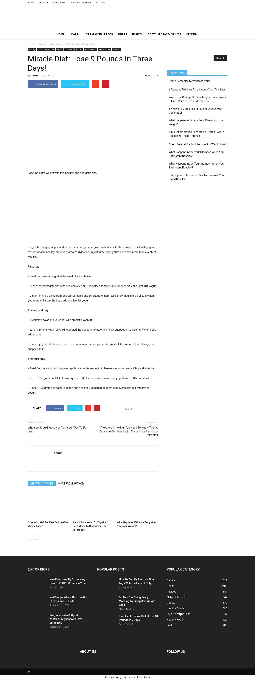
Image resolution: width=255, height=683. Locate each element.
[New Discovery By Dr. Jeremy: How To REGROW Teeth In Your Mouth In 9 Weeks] (37, 584)
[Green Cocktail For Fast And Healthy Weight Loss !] (48, 505)
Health (75, 34)
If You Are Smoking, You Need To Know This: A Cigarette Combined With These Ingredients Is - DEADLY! (128, 431)
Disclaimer (100, 2)
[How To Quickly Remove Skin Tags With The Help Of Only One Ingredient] (106, 584)
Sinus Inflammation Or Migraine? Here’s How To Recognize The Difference (90, 526)
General (192, 34)
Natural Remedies (177, 597)
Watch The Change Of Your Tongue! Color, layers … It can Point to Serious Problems (197, 99)
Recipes (116, 49)
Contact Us (43, 2)
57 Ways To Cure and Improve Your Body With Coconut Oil (195, 110)
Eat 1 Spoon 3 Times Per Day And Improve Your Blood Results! (197, 177)
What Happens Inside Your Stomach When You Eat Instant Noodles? (196, 154)
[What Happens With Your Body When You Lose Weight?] (137, 505)
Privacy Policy (59, 2)
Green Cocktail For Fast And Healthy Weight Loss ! (198, 144)
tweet (128, 409)
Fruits (122, 34)
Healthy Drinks (175, 608)
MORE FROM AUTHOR (71, 483)
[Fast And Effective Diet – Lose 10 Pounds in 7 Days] (106, 620)
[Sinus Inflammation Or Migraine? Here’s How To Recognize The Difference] (92, 505)
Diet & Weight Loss (99, 34)
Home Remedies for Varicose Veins (190, 80)
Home (31, 2)
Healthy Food (90, 49)
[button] (222, 34)
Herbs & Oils (104, 49)
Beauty (137, 34)
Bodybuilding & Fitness (164, 34)
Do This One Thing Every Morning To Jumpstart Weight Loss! (137, 601)
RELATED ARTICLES (41, 483)
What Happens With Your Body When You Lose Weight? (196, 122)
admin (34, 75)
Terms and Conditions (80, 2)
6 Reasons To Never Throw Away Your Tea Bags (197, 89)
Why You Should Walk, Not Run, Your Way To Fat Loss (57, 429)
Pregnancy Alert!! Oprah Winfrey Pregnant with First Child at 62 (65, 619)
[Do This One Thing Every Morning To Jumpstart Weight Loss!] (106, 602)
